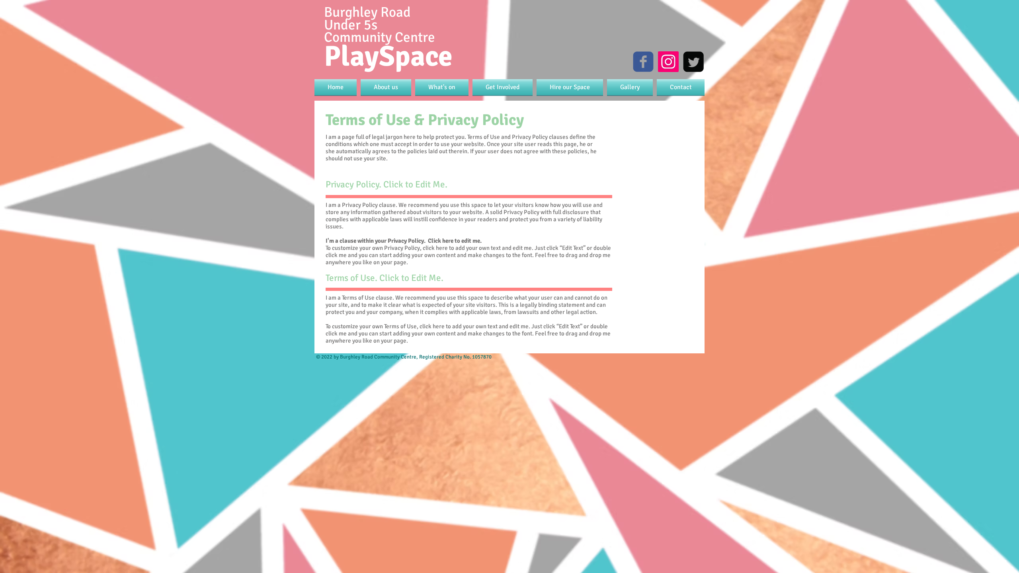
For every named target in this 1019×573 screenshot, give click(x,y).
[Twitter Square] (693, 61)
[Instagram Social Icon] (668, 61)
